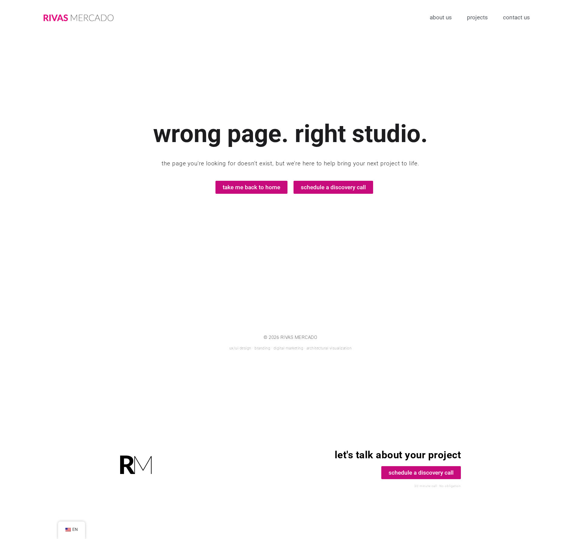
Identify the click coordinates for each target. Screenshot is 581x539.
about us (441, 17)
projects (477, 17)
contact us (516, 17)
